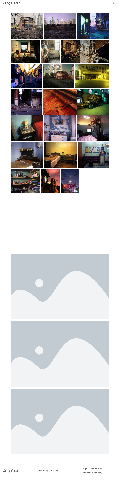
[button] (113, 2)
